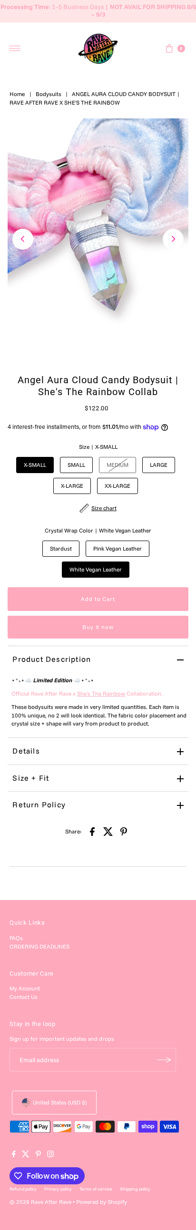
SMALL (76, 464)
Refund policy (23, 1188)
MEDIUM (117, 464)
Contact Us (24, 996)
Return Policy (39, 804)
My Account (25, 988)
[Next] (173, 239)
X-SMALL (35, 464)
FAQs (16, 937)
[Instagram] (50, 1155)
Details (25, 750)
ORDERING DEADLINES (39, 946)
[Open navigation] (15, 48)
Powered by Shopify (101, 1201)
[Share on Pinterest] (124, 830)
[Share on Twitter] (108, 830)
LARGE (158, 464)
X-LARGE (72, 485)
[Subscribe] (164, 1060)
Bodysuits (48, 93)
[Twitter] (25, 1155)
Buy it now (98, 626)
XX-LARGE (117, 485)
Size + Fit (30, 778)
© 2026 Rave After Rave (40, 1201)
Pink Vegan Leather (117, 548)
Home (17, 93)
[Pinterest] (38, 1155)
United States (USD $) (60, 1102)
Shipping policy (135, 1188)
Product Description (51, 659)
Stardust (61, 548)
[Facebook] (14, 1155)
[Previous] (22, 239)
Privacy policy (58, 1188)
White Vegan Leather (95, 569)
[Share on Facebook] (92, 830)
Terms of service (95, 1188)
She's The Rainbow (101, 693)
